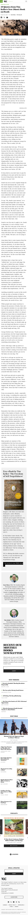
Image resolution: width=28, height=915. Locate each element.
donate (16, 906)
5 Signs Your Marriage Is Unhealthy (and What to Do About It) (6, 748)
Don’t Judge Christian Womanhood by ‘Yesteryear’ (6, 759)
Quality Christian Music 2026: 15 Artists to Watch (7, 781)
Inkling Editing (13, 592)
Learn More (14, 897)
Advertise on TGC (23, 108)
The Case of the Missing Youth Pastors (13, 690)
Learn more (18, 913)
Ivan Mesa (13, 14)
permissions (21, 905)
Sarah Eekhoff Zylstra (6, 692)
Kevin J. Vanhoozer (17, 842)
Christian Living (5, 4)
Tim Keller (19, 14)
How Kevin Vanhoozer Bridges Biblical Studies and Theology (14, 840)
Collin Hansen (4, 697)
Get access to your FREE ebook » (13, 564)
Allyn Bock (3, 762)
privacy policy (12, 905)
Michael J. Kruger (4, 794)
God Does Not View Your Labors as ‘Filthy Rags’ (6, 792)
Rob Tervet (3, 711)
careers (5, 905)
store (11, 906)
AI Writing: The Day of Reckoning (12, 696)
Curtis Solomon (4, 751)
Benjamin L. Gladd (5, 686)
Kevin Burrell (3, 771)
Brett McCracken (4, 704)
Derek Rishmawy (4, 804)
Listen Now (14, 845)
